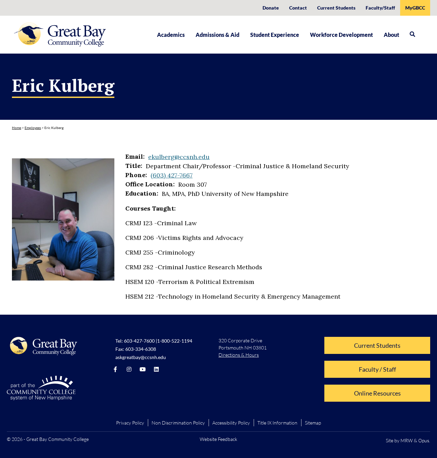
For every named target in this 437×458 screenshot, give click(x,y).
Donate (271, 8)
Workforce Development (341, 34)
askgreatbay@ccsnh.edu (140, 357)
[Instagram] (129, 369)
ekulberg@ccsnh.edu (179, 157)
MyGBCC (415, 8)
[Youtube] (142, 369)
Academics (171, 34)
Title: (133, 166)
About (391, 34)
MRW (406, 440)
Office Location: (150, 184)
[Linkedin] (156, 369)
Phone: (136, 175)
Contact (298, 8)
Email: (135, 157)
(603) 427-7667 (172, 175)
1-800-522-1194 (174, 341)
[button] (412, 34)
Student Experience (274, 34)
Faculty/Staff (380, 8)
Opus (423, 440)
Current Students (336, 8)
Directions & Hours (238, 355)
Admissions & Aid (217, 34)
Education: (141, 193)
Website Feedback (218, 439)
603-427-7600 (139, 341)
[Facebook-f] (115, 369)
